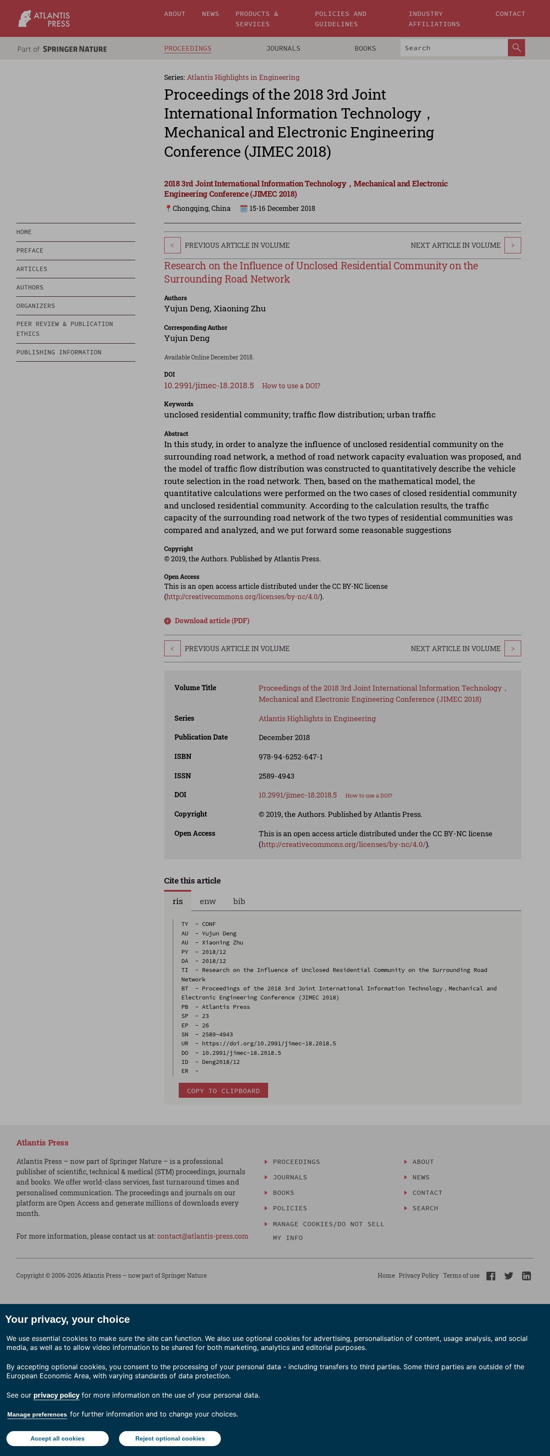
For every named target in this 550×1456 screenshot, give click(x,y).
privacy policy (56, 1395)
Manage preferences (37, 1414)
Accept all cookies (58, 1438)
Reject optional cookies (170, 1438)
